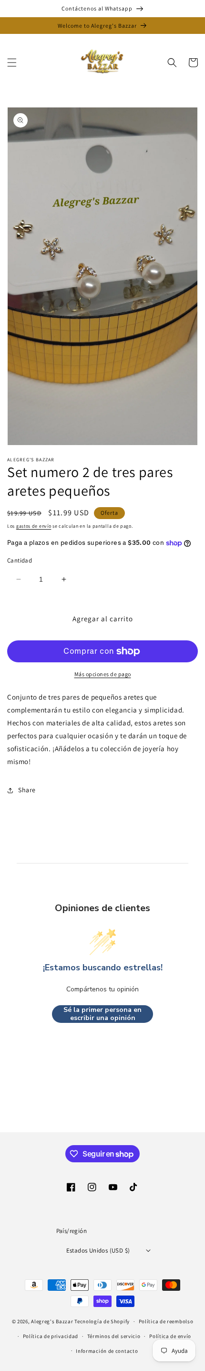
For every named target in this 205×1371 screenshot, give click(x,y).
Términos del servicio (114, 1336)
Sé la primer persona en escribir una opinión (102, 1014)
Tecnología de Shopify (102, 1321)
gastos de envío (33, 526)
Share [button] (27, 790)
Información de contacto (107, 1351)
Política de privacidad (50, 1336)
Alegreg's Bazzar (52, 1321)
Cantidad (19, 560)
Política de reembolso (166, 1321)
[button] (11, 62)
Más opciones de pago (102, 674)
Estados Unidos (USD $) (98, 1250)
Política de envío (170, 1336)
